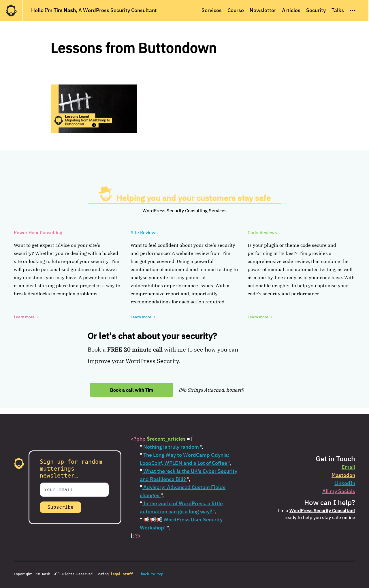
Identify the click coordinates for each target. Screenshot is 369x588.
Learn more (26, 317)
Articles (291, 10)
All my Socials (338, 491)
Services (212, 10)
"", (171, 447)
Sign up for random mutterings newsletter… (71, 468)
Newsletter (263, 10)
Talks (338, 10)
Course (235, 10)
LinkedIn (344, 483)
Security (316, 10)
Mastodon (343, 475)
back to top (152, 574)
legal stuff (122, 574)
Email (348, 467)
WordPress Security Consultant (322, 510)
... (353, 9)
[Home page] (11, 10)
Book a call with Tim (131, 390)
